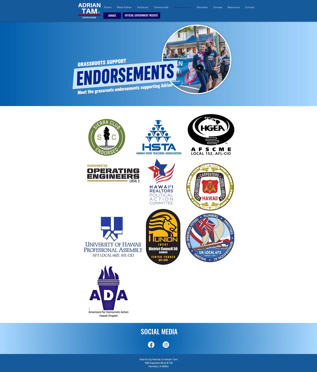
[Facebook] (151, 344)
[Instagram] (166, 344)
